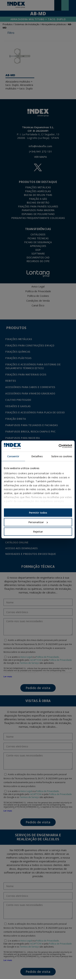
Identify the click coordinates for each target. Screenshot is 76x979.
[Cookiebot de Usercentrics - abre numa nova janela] (56, 446)
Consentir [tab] (13, 456)
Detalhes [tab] (37, 456)
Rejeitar (38, 531)
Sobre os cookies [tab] (61, 456)
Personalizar (36, 522)
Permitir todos (38, 512)
